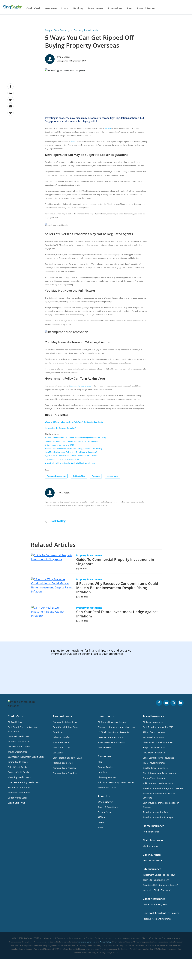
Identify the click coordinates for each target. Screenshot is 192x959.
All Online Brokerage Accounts (113, 722)
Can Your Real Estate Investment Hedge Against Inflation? (117, 613)
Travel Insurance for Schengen (158, 817)
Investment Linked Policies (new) (159, 874)
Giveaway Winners (107, 777)
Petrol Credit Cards (17, 767)
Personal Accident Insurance (157, 918)
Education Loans (61, 742)
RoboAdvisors (104, 747)
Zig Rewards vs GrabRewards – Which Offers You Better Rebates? (72, 455)
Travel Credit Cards (17, 751)
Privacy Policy (104, 812)
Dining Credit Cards (18, 761)
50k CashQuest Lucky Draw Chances (116, 782)
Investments (112, 476)
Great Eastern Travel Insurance (158, 757)
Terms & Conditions (108, 807)
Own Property (62, 30)
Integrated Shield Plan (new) (157, 890)
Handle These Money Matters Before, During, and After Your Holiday (73, 448)
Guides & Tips (79, 476)
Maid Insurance (151, 846)
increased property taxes (80, 386)
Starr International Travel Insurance (161, 773)
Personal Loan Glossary (64, 768)
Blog (129, 8)
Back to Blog (58, 521)
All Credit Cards (16, 722)
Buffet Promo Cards (17, 797)
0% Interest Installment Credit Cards (26, 756)
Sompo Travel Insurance (155, 778)
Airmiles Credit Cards (18, 741)
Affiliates (102, 817)
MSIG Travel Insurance (154, 762)
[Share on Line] (11, 113)
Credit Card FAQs (16, 802)
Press (100, 827)
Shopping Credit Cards (19, 777)
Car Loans (58, 752)
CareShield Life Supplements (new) (160, 885)
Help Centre (104, 772)
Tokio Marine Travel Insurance (158, 783)
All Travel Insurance (153, 722)
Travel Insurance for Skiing (156, 812)
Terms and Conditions (86, 942)
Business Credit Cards (19, 787)
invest (73, 141)
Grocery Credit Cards (18, 772)
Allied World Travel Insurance (157, 742)
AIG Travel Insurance (153, 737)
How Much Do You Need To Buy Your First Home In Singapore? (71, 452)
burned (108, 128)
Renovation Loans (61, 747)
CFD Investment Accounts (110, 737)
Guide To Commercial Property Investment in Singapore (115, 561)
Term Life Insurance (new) (156, 879)
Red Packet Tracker (107, 787)
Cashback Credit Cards (19, 736)
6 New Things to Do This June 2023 (59, 445)
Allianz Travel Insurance (155, 732)
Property (96, 476)
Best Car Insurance (152, 860)
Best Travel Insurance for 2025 (158, 727)
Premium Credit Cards (19, 792)
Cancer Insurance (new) (154, 904)
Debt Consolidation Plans (65, 727)
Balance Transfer (61, 737)
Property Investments (86, 30)
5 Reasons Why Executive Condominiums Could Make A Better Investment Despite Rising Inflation (117, 588)
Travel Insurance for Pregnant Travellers (163, 788)
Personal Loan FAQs (63, 762)
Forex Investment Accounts (111, 742)
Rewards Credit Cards (19, 746)
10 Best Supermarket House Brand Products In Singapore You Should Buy (75, 437)
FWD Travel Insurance (154, 752)
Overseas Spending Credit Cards (24, 782)
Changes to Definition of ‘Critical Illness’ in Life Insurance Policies (72, 441)
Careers (102, 822)
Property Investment (56, 476)
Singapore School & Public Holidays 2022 (62, 459)
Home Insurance (151, 831)
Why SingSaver (105, 801)
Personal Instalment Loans (66, 722)
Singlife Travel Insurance (155, 768)
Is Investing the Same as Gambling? (60, 428)
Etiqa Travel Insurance (154, 747)
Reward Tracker (146, 8)
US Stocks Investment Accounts (113, 732)
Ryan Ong (63, 57)
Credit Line (58, 732)
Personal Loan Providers (65, 773)
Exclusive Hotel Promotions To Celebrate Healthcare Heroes (70, 463)
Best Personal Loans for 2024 (67, 757)
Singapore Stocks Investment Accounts (117, 727)
